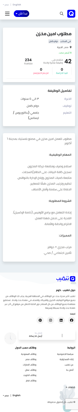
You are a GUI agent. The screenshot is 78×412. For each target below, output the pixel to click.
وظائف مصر (30, 359)
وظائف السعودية (28, 354)
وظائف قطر (31, 380)
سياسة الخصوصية (65, 354)
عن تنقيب (69, 364)
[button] (61, 13)
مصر (7, 4)
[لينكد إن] (61, 320)
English (17, 4)
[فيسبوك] (71, 320)
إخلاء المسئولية (66, 359)
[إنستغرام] (50, 320)
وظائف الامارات (29, 364)
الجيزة (60, 47)
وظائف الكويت (29, 375)
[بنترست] (40, 320)
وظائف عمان (30, 369)
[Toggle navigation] (7, 13)
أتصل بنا (69, 369)
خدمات (71, 387)
